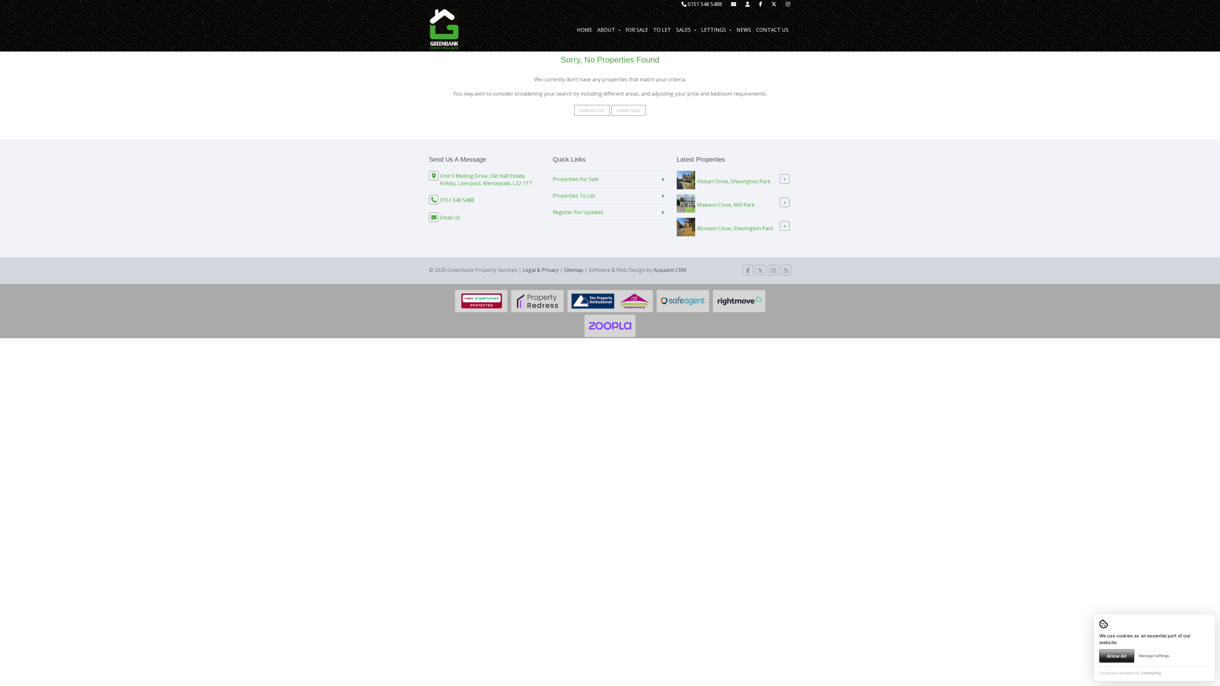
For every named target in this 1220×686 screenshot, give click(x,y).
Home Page (628, 110)
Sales (683, 29)
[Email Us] (733, 4)
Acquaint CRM (670, 269)
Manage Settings (1154, 655)
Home (584, 29)
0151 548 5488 (704, 4)
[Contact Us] (747, 4)
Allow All (1116, 656)
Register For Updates (578, 212)
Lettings (713, 29)
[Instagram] (788, 4)
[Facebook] (760, 4)
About (606, 29)
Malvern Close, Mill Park (726, 204)
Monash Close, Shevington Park (735, 228)
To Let (662, 29)
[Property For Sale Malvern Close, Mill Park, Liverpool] (686, 202)
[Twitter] (773, 4)
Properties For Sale (576, 179)
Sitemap (573, 269)
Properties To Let (574, 195)
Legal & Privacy (541, 269)
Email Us (450, 217)
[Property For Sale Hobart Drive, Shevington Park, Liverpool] (686, 179)
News (743, 29)
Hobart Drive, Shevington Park (733, 181)
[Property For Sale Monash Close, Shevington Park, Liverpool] (686, 226)
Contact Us (772, 29)
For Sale (637, 29)
